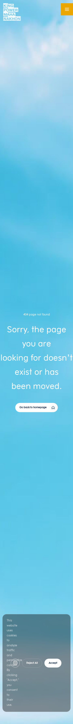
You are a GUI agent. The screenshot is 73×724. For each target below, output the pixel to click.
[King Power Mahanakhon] (12, 12)
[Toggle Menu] (67, 9)
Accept (53, 663)
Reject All (32, 663)
